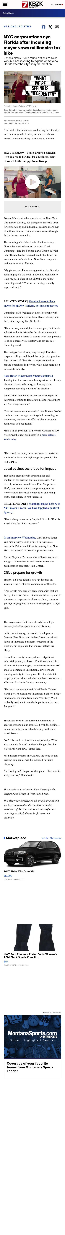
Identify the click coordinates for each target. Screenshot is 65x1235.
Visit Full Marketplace (51, 838)
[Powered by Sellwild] (57, 1012)
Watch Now (56, 5)
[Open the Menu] (5, 4)
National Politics (18, 26)
